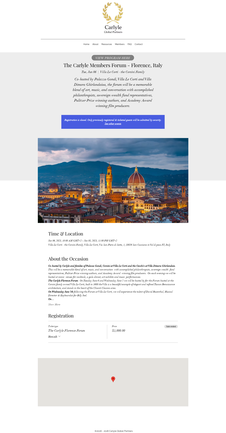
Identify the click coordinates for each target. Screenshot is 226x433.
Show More (54, 304)
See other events (113, 123)
